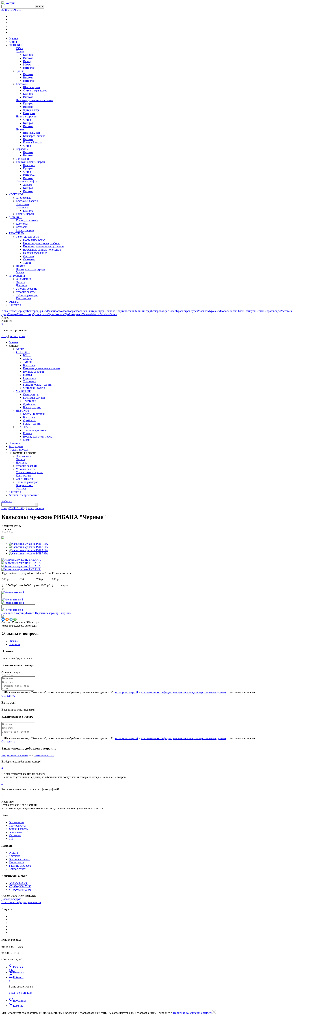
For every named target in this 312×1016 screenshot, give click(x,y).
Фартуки (28, 256)
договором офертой (126, 692)
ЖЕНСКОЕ (16, 45)
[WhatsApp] (15, 619)
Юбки (19, 48)
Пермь (259, 311)
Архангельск (9, 311)
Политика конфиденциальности (21, 902)
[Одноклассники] (7, 619)
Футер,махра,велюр (35, 90)
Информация (17, 275)
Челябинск (110, 314)
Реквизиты (15, 832)
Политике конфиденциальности (193, 1012)
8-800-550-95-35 (11, 10)
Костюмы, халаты (27, 200)
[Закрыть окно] (214, 1012)
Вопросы (14, 644)
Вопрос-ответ (17, 868)
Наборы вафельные (35, 252)
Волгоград (69, 311)
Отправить (8, 695)
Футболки (22, 207)
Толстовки (22, 158)
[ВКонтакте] (3, 619)
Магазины (15, 835)
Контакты (15, 304)
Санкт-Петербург (27, 314)
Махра (27, 64)
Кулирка (28, 54)
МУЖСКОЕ (16, 194)
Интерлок (29, 67)
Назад (5, 508)
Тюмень (59, 314)
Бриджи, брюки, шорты (30, 161)
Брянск (42, 311)
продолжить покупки (14, 755)
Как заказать (23, 298)
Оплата (20, 282)
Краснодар (169, 311)
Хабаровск (75, 314)
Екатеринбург (96, 311)
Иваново (110, 311)
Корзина (16, 1005)
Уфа (66, 314)
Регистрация (17, 336)
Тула (51, 314)
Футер (27, 119)
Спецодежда (23, 197)
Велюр (27, 61)
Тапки (27, 262)
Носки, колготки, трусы (30, 269)
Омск (240, 311)
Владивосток (55, 311)
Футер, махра (31, 110)
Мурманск (213, 311)
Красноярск (183, 311)
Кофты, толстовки (27, 220)
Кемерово (157, 311)
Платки (20, 265)
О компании (23, 278)
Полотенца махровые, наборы (41, 243)
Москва (202, 311)
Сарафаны (22, 148)
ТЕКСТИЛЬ (16, 233)
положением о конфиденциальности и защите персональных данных (183, 692)
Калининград (142, 311)
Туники (20, 71)
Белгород (32, 311)
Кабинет (6, 501)
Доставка (21, 285)
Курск (194, 311)
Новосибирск (228, 311)
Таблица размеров (27, 295)
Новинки (16, 972)
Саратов (43, 314)
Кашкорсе (29, 165)
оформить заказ (44, 755)
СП (11, 838)
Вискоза (28, 58)
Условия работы (26, 291)
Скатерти (29, 259)
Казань (130, 311)
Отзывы (14, 301)
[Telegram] (11, 619)
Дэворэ (27, 184)
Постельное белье (34, 239)
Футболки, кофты (27, 181)
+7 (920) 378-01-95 (20, 889)
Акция (13, 41)
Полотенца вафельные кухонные (43, 246)
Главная (13, 38)
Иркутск (120, 311)
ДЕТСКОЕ (15, 217)
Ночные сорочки (26, 116)
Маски (20, 272)
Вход (4, 336)
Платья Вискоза (32, 142)
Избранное (17, 1000)
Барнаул (22, 311)
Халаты (20, 51)
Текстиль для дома (27, 236)
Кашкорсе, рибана (34, 135)
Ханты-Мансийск (93, 314)
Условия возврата (26, 288)
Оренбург (249, 311)
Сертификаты (17, 825)
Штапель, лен (31, 87)
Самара (12, 314)
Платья (20, 129)
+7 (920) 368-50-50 (20, 886)
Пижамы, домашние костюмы (34, 100)
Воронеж (81, 311)
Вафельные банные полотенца (42, 249)
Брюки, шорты (25, 213)
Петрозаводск (271, 311)
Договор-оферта (11, 899)
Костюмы (22, 84)
